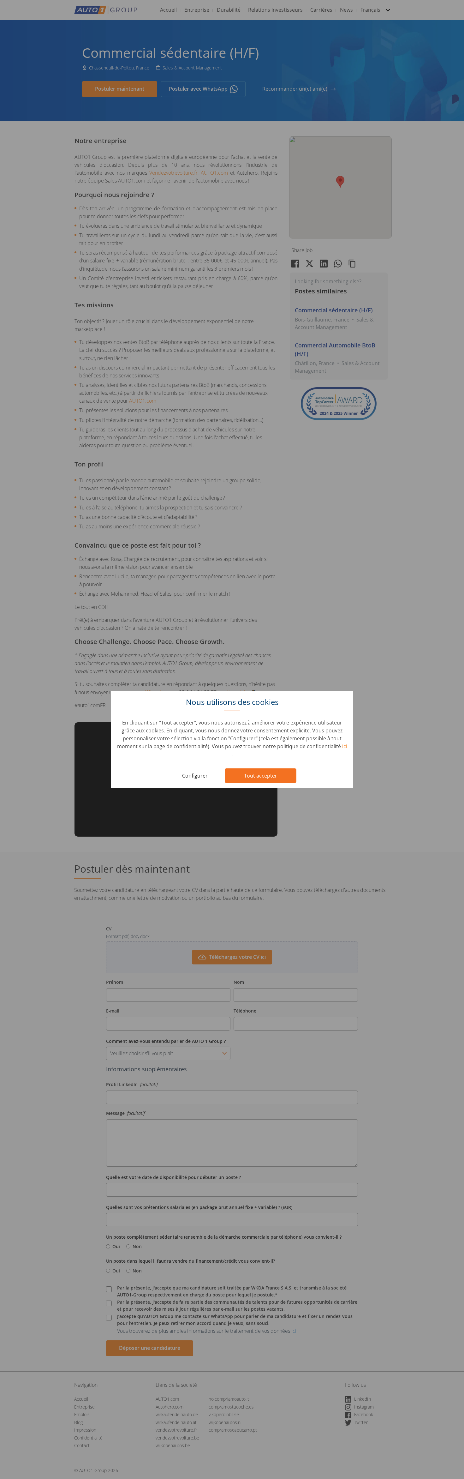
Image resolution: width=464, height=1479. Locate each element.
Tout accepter (260, 775)
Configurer (195, 775)
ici (344, 746)
